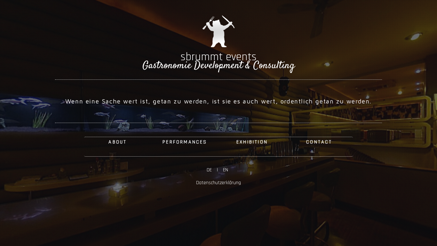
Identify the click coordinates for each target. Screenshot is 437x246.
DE (212, 170)
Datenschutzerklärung (218, 182)
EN (224, 170)
